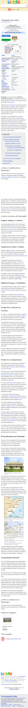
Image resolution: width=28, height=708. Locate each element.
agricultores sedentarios (13, 177)
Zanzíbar (23, 316)
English (18, 9)
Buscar (25, 5)
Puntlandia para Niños (6, 684)
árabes (13, 250)
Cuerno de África (10, 102)
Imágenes (13, 9)
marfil (15, 229)
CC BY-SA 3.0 (22, 698)
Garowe (13, 55)
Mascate (20, 294)
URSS (8, 417)
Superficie (4, 73)
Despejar (23, 6)
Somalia (19, 32)
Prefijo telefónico (5, 88)
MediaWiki (4, 703)
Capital (3, 55)
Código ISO (4, 85)
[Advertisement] (14, 14)
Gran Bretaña (22, 367)
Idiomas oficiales (5, 59)
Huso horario (5, 83)
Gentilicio (4, 61)
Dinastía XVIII (13, 226)
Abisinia (13, 367)
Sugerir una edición (13, 689)
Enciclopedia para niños (6, 22)
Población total (5, 76)
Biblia (10, 233)
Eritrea (12, 373)
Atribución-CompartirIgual (11, 680)
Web (9, 9)
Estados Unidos (11, 420)
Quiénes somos (17, 704)
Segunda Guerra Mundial (7, 375)
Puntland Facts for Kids (15, 639)
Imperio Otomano (5, 290)
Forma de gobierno (6, 64)
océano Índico (20, 118)
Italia (23, 383)
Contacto (13, 706)
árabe (16, 59)
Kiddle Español (4, 704)
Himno (9, 44)
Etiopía (16, 373)
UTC (12, 83)
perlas (3, 257)
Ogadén (9, 405)
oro (8, 229)
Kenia (6, 368)
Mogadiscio (19, 277)
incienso (7, 209)
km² (16, 74)
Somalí (12, 59)
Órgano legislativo (6, 68)
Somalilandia (11, 105)
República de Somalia (20, 397)
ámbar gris (21, 255)
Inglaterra (24, 314)
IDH (2, 80)
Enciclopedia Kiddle (9, 696)
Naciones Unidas (11, 383)
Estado (12, 64)
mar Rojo (13, 118)
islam (21, 262)
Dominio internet (5, 86)
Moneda (3, 82)
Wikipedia (11, 702)
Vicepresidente (5, 67)
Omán (15, 294)
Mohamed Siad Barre (6, 413)
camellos (16, 255)
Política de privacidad (5, 706)
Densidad (4, 79)
